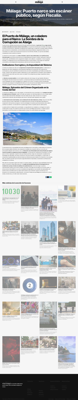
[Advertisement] (66, 38)
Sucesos (18, 31)
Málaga (43, 45)
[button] (16, 2)
